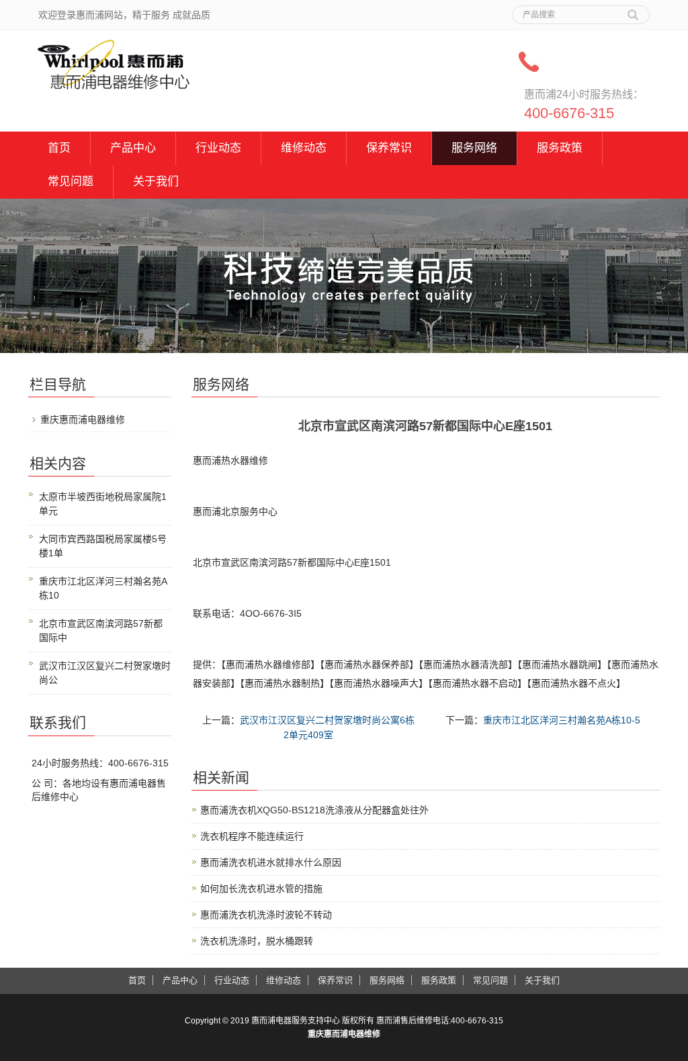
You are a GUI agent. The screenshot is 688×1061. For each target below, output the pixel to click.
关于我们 (156, 181)
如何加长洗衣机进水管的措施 (261, 888)
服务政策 (560, 148)
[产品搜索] (633, 10)
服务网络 (474, 148)
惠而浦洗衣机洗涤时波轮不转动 (266, 914)
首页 (59, 148)
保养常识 (389, 148)
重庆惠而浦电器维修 (82, 419)
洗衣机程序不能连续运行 (252, 836)
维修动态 (304, 148)
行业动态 (218, 148)
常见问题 (70, 181)
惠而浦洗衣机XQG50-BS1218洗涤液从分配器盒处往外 (314, 810)
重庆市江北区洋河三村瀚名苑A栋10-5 (561, 720)
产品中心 (133, 148)
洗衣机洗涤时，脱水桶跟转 (256, 941)
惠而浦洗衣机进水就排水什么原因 (270, 862)
